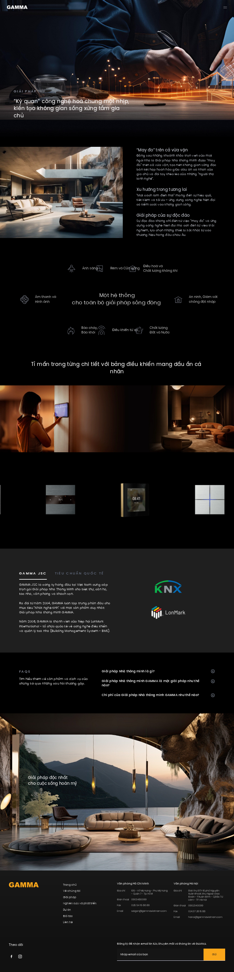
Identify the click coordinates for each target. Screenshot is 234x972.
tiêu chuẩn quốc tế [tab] (79, 573)
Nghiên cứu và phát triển (80, 903)
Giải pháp (69, 897)
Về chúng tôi (71, 891)
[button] (158, 671)
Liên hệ (68, 922)
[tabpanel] (65, 608)
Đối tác (68, 916)
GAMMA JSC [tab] (33, 573)
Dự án (67, 909)
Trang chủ (70, 885)
